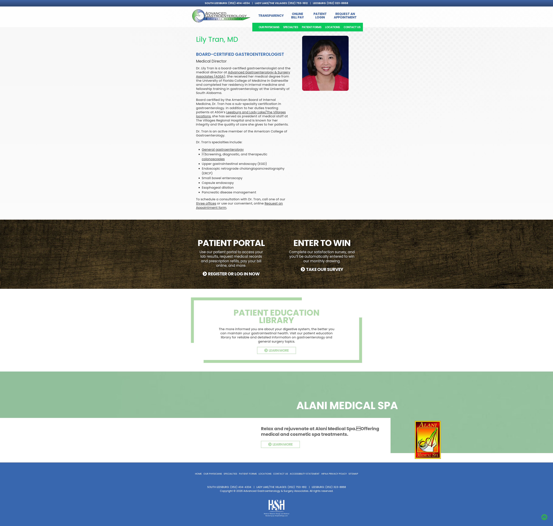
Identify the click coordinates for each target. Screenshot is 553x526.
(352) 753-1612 (298, 3)
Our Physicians (269, 27)
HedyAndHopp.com (281, 516)
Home (198, 473)
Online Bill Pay (297, 15)
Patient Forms (311, 27)
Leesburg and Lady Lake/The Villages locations (241, 114)
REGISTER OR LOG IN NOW (234, 274)
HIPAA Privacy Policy (334, 473)
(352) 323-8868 (337, 3)
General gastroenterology (223, 149)
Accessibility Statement (305, 473)
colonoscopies (213, 159)
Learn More (283, 444)
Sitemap (353, 473)
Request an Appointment (345, 15)
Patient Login (320, 15)
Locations (332, 27)
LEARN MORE (279, 350)
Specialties (290, 27)
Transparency (271, 15)
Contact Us (352, 27)
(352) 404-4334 (239, 3)
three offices (206, 203)
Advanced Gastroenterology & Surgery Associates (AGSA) (243, 74)
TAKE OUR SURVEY (324, 269)
